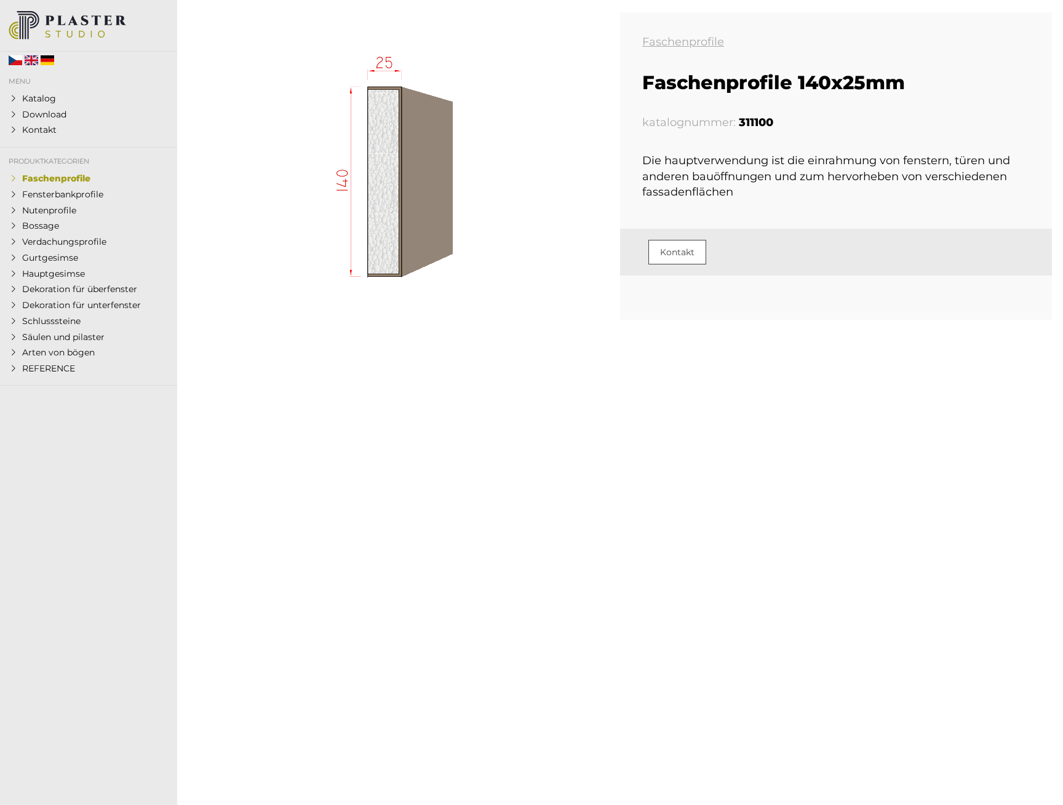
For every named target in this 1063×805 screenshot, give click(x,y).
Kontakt (677, 252)
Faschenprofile (683, 42)
